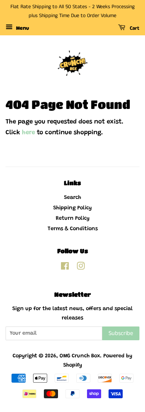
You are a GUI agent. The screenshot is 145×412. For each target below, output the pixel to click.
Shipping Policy (72, 208)
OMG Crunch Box (79, 356)
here (28, 133)
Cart (133, 28)
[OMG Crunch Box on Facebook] (65, 268)
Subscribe (121, 333)
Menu (21, 28)
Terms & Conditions (73, 229)
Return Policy (73, 218)
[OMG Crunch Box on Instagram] (81, 268)
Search (72, 197)
